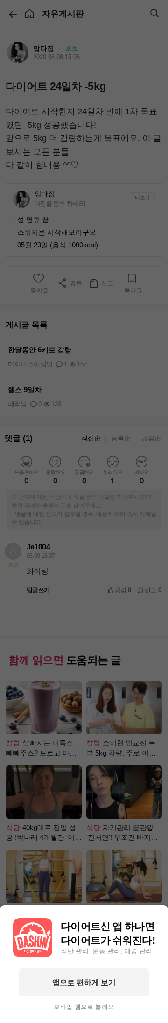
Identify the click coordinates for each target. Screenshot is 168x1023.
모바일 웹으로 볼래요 (84, 1007)
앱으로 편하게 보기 (84, 982)
